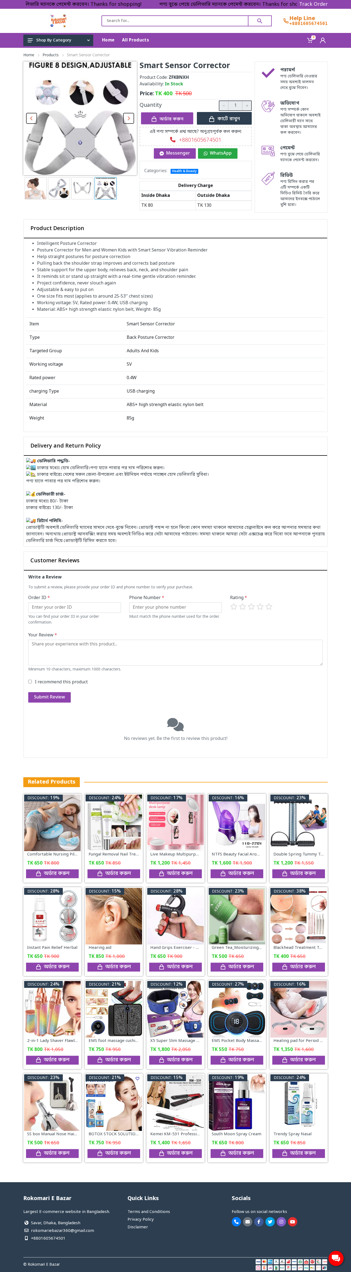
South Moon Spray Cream (236, 1134)
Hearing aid (100, 947)
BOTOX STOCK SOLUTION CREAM (121, 1134)
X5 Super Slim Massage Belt (177, 1041)
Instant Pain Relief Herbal (52, 947)
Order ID (39, 598)
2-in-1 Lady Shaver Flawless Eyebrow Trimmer (72, 1041)
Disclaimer (138, 1227)
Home (28, 55)
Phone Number (146, 598)
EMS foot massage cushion (114, 1041)
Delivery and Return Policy (65, 446)
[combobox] (174, 20)
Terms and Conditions (149, 1212)
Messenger (178, 153)
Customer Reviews (55, 560)
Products (51, 55)
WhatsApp (221, 153)
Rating (238, 598)
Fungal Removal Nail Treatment (119, 854)
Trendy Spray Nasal (292, 1134)
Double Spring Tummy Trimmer (304, 854)
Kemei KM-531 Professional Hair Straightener (195, 1134)
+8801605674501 (308, 23)
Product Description (57, 228)
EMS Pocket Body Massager (239, 1041)
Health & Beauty (184, 171)
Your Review (42, 635)
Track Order (313, 4)
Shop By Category (53, 40)
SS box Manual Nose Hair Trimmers (62, 1134)
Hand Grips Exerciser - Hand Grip (183, 947)
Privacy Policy (141, 1219)
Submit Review (49, 697)
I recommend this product (61, 682)
